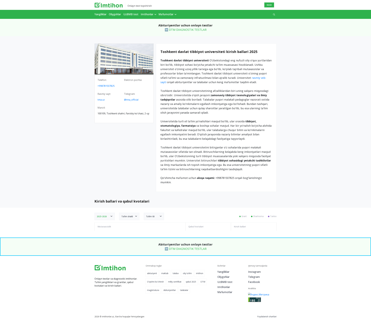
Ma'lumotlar (224, 292)
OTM (202, 281)
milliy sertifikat (174, 281)
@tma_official (131, 99)
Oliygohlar (115, 14)
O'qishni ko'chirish (155, 281)
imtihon (199, 273)
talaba (176, 273)
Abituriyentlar (169, 290)
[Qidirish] (274, 14)
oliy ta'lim (187, 273)
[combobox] (104, 216)
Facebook (254, 282)
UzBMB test (130, 14)
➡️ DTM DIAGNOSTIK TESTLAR (186, 30)
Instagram (254, 271)
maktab (164, 273)
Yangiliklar (100, 14)
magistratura (153, 290)
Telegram (254, 277)
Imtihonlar (223, 287)
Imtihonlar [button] (147, 14)
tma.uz (101, 99)
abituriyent (152, 273)
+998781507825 (106, 85)
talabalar (184, 290)
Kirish (269, 4)
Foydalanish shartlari (267, 316)
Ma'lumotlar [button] (166, 14)
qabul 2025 (191, 281)
